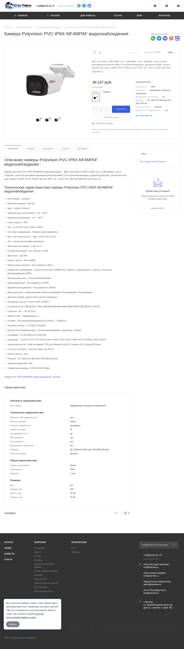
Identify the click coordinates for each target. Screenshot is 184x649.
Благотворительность (43, 591)
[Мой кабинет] (143, 6)
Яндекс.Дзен (110, 626)
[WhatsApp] (79, 5)
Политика (75, 552)
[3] (133, 52)
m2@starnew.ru (150, 576)
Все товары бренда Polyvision (153, 161)
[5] (138, 52)
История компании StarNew (46, 571)
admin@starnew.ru (152, 584)
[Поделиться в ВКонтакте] (165, 38)
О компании (39, 548)
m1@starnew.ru (150, 567)
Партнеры (38, 575)
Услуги (8, 559)
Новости (9, 554)
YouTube (88, 626)
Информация (78, 542)
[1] (128, 52)
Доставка (82, 149)
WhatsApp (103, 626)
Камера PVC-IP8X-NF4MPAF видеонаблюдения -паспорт (32, 377)
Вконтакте (74, 626)
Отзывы (30, 149)
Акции (7, 548)
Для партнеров (40, 587)
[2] (131, 52)
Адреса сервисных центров (46, 583)
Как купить (48, 149)
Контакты (38, 560)
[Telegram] (84, 5)
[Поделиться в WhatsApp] (153, 38)
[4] (136, 52)
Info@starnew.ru (151, 593)
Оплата (65, 149)
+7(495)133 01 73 (45, 6)
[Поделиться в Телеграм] (159, 38)
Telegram (81, 626)
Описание (13, 149)
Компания (40, 542)
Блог (73, 548)
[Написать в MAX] (177, 38)
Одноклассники (96, 626)
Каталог (9, 542)
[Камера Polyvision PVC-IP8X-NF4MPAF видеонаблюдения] (48, 80)
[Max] (89, 5)
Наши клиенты (40, 579)
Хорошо (13, 624)
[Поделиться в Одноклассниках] (171, 38)
